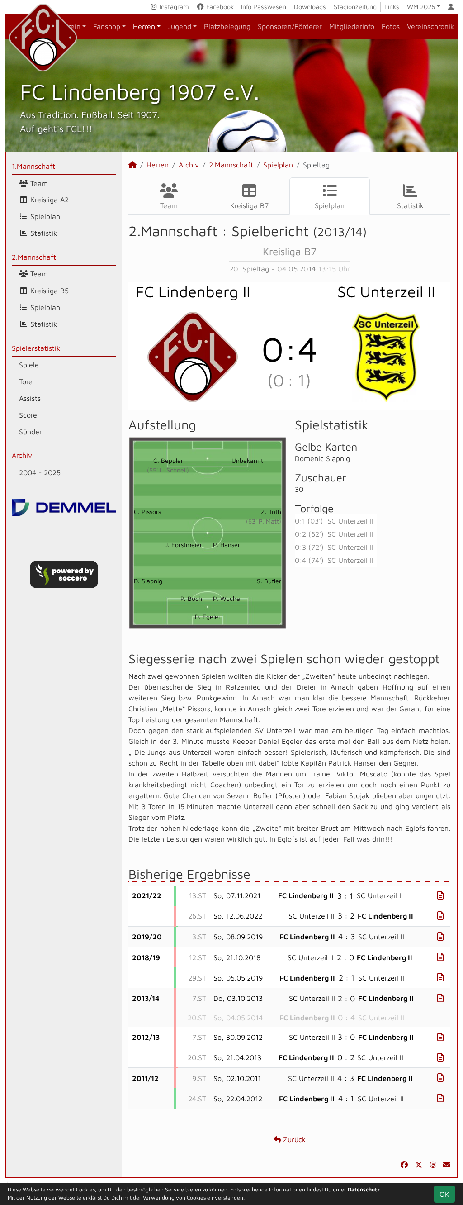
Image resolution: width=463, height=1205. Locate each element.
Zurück (293, 1139)
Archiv (22, 455)
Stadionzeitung (355, 6)
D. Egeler (208, 616)
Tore (26, 381)
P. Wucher (227, 598)
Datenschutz (364, 1189)
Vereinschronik (430, 26)
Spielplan (44, 216)
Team (38, 183)
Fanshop (106, 26)
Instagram (173, 6)
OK (444, 1194)
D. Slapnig (148, 581)
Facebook (219, 6)
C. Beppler (168, 460)
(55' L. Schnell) (168, 470)
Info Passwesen (263, 6)
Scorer (29, 415)
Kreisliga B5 (48, 290)
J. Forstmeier (183, 544)
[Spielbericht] (440, 895)
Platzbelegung (227, 26)
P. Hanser (226, 544)
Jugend (179, 26)
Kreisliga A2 (48, 199)
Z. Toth (271, 511)
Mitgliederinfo (351, 26)
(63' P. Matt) (263, 521)
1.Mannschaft (33, 166)
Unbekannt (247, 460)
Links (391, 6)
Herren (144, 26)
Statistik (42, 233)
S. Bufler (269, 581)
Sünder (30, 432)
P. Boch (191, 598)
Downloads (310, 6)
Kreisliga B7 (249, 205)
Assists (30, 398)
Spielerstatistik (36, 348)
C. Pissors (147, 511)
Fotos (391, 26)
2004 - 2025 (40, 472)
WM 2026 (421, 6)
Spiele (29, 365)
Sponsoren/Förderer (290, 26)
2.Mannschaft (34, 257)
